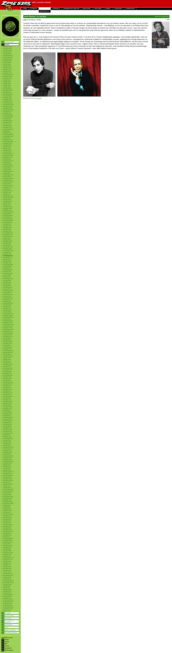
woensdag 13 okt (8, 484)
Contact (7, 646)
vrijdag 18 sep (7, 577)
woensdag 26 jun (8, 218)
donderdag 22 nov (8, 290)
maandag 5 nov (7, 299)
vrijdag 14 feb (7, 168)
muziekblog (45, 11)
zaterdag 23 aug (7, 106)
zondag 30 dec (7, 283)
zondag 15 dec (7, 176)
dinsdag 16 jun (7, 596)
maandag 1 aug (7, 408)
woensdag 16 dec (8, 552)
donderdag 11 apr (8, 250)
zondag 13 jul (7, 124)
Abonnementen (9, 650)
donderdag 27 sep (8, 313)
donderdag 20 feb (8, 166)
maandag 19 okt (7, 76)
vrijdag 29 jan (7, 549)
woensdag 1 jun (7, 424)
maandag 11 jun (7, 343)
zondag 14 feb (7, 62)
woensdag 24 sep (8, 103)
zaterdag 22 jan (7, 459)
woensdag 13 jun (8, 341)
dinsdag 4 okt (7, 398)
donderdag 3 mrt (8, 57)
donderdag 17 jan (8, 278)
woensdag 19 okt (8, 396)
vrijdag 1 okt (6, 485)
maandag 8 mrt (7, 535)
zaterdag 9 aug (7, 111)
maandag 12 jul (7, 510)
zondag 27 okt (7, 199)
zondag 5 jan (6, 173)
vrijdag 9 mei (6, 138)
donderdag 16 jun (8, 417)
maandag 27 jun (7, 413)
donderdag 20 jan (8, 461)
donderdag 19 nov (8, 558)
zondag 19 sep (7, 493)
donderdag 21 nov (8, 182)
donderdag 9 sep (8, 496)
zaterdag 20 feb (7, 540)
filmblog (34, 8)
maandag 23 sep (7, 206)
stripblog (56, 8)
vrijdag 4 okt (6, 204)
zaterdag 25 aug (7, 326)
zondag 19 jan (7, 169)
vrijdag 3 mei (6, 238)
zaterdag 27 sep (7, 101)
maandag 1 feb (7, 547)
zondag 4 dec (7, 380)
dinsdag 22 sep (7, 78)
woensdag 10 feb (8, 545)
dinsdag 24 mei (7, 428)
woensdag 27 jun (8, 336)
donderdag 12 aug (8, 503)
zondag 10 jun (7, 345)
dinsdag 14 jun (7, 419)
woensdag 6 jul (7, 412)
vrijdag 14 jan (7, 464)
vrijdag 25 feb (7, 454)
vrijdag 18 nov (7, 387)
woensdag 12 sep (8, 320)
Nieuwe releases (9, 615)
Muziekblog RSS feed (11, 632)
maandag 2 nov (7, 73)
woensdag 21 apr (8, 524)
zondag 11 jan (7, 87)
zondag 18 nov (7, 292)
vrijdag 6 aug (7, 505)
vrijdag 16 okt (7, 570)
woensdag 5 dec (7, 287)
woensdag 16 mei (8, 355)
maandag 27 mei (7, 227)
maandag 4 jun (7, 348)
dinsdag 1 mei (7, 361)
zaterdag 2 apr (7, 443)
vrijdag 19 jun (7, 81)
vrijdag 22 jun (7, 338)
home (25, 8)
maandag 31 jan (7, 457)
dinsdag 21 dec (7, 473)
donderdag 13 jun (8, 220)
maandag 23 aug (7, 501)
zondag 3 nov (7, 192)
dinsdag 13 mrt (7, 370)
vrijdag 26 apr (7, 243)
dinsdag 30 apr (7, 240)
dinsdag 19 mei (7, 603)
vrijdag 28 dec (7, 285)
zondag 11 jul (7, 512)
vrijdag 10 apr (7, 83)
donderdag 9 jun (8, 420)
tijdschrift (119, 8)
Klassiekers (8, 618)
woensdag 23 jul (7, 120)
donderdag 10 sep (8, 580)
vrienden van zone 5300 (71, 8)
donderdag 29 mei (8, 134)
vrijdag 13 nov (7, 71)
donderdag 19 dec (8, 175)
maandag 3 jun (7, 224)
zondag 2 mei (7, 522)
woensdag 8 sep (7, 498)
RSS (6, 643)
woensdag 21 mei (8, 136)
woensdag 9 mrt (7, 449)
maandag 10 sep (7, 322)
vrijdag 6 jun (6, 131)
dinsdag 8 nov (7, 391)
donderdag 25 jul (8, 215)
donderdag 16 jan (8, 171)
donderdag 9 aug (8, 333)
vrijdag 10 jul (7, 586)
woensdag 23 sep (8, 575)
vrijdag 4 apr (6, 148)
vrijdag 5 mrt (6, 536)
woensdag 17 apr (8, 247)
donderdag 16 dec (8, 475)
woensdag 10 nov (8, 480)
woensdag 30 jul (7, 117)
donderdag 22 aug (8, 211)
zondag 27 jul (7, 118)
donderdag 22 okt (8, 74)
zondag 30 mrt (7, 152)
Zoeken (7, 639)
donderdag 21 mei (8, 601)
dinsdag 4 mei (7, 521)
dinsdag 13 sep (7, 403)
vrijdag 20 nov (7, 67)
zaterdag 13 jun (7, 598)
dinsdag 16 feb (7, 60)
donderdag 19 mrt (8, 607)
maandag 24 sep (7, 315)
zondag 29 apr (7, 363)
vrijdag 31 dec (7, 470)
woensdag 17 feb (8, 542)
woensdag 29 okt (8, 94)
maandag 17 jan (7, 463)
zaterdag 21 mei (7, 429)
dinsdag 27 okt (7, 568)
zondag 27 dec (7, 66)
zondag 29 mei (7, 426)
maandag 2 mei (7, 436)
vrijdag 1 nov (7, 194)
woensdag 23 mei (8, 352)
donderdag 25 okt (8, 303)
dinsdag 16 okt (7, 305)
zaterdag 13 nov (7, 478)
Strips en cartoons (10, 630)
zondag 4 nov (7, 301)
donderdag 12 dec (8, 178)
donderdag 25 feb (8, 538)
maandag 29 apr (7, 241)
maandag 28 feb (7, 452)
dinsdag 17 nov (7, 69)
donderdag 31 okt (8, 196)
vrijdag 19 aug (7, 405)
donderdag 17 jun (8, 514)
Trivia (6, 627)
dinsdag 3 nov (7, 566)
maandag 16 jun (7, 46)
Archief (7, 44)
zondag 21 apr (7, 245)
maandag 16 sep (7, 208)
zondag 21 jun (7, 593)
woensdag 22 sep (8, 491)
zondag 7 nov (7, 482)
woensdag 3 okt (7, 310)
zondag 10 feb (7, 275)
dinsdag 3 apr (7, 366)
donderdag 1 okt (7, 573)
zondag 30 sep (7, 312)
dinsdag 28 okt (7, 95)
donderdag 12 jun (8, 129)
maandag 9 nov (7, 563)
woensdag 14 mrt (8, 368)
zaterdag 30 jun (7, 334)
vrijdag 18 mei (7, 354)
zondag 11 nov (7, 296)
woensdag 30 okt (8, 197)
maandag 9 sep (7, 210)
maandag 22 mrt (7, 529)
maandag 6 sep (7, 500)
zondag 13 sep (7, 579)
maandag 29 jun (7, 589)
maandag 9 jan (7, 373)
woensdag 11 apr (8, 364)
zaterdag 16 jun (7, 340)
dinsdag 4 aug (7, 584)
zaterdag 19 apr (7, 145)
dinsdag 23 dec (7, 88)
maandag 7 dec (7, 554)
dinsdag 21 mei (7, 231)
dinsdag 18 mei (7, 517)
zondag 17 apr (7, 440)
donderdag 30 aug (8, 324)
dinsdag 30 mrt (7, 528)
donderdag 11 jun (8, 600)
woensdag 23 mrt (8, 55)
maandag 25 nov (7, 180)
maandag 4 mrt (7, 262)
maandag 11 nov (7, 187)
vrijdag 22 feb (7, 268)
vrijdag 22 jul (7, 410)
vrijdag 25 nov (7, 385)
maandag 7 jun (7, 515)
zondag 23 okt (7, 394)
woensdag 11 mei (8, 433)
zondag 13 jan (7, 280)
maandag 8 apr (7, 252)
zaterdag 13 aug (7, 406)
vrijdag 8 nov (7, 189)
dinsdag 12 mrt (7, 261)
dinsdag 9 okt (7, 308)
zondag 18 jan (7, 85)
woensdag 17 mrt (8, 531)
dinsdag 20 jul (7, 508)
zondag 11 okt (7, 572)
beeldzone (87, 8)
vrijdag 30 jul (7, 507)
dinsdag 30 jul (7, 213)
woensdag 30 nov (8, 382)
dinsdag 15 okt (7, 201)
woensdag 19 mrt (8, 155)
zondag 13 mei (7, 357)
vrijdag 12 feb (7, 64)
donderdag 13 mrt (8, 160)
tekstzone (98, 8)
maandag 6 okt (7, 97)
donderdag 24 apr (8, 141)
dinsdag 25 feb (7, 164)
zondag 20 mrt (7, 445)
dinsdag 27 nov (7, 289)
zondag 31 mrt (7, 254)
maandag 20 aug (7, 327)
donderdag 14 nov (8, 185)
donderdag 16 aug (8, 329)
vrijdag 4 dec (6, 556)
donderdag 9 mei (8, 236)
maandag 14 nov (7, 389)
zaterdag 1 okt (7, 399)
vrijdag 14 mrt (7, 159)
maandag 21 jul (7, 122)
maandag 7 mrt (7, 450)
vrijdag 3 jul (6, 587)
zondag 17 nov (7, 183)
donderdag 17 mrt (8, 447)
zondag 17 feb (7, 271)
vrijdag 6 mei (6, 435)
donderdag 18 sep (8, 104)
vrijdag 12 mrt (7, 533)
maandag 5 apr (7, 526)
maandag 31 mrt (7, 150)
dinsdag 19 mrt (7, 257)
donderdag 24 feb (8, 456)
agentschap (130, 8)
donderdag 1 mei (8, 139)
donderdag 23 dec (8, 471)
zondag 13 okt (7, 203)
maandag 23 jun (7, 125)
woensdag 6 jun (7, 347)
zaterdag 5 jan (7, 282)
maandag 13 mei (7, 234)
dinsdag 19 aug (7, 108)
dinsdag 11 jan (7, 466)
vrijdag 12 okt (7, 306)
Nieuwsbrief (8, 648)
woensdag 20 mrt (8, 255)
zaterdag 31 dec (7, 378)
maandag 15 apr (7, 248)
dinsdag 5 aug (7, 113)
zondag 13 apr (7, 146)
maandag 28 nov (7, 384)
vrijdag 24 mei (7, 229)
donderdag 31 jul (8, 115)
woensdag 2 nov (7, 392)
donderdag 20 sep (8, 317)
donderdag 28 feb (8, 264)
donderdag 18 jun (8, 594)
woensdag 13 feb (8, 273)
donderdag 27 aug (8, 582)
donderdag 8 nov (8, 298)
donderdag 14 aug (8, 110)
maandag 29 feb (7, 59)
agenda (108, 8)
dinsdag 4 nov (7, 92)
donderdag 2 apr (8, 605)
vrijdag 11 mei (7, 359)
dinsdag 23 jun (7, 591)
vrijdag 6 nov (7, 565)
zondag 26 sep (7, 487)
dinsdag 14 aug (7, 331)
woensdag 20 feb (8, 269)
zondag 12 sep (7, 494)
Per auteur (8, 613)
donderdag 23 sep (8, 489)
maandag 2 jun (7, 132)
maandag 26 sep (7, 401)
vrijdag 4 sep (6, 80)
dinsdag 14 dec (7, 477)
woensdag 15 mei (8, 233)
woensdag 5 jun (7, 222)
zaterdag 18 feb (7, 48)
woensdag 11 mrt (8, 608)
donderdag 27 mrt (8, 153)
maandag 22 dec (7, 90)
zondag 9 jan (6, 468)
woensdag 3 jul (7, 217)
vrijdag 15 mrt (7, 259)
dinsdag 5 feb (7, 276)
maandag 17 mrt (7, 157)
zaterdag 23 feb (7, 266)
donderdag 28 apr (8, 438)
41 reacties (38, 98)
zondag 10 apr (7, 53)
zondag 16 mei (7, 519)
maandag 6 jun (7, 422)
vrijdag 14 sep (7, 319)
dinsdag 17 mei (7, 431)
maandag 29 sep (7, 99)
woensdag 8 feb (7, 371)
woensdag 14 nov (8, 294)
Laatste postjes (9, 42)
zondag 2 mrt (7, 162)
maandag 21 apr (7, 143)
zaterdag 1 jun (7, 225)
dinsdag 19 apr (7, 52)
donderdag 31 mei (8, 350)
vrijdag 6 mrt (6, 610)
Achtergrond (8, 624)
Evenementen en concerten (9, 621)
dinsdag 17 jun (7, 127)
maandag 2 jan (7, 377)
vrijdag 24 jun (7, 415)
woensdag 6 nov (7, 190)
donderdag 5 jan (7, 375)
